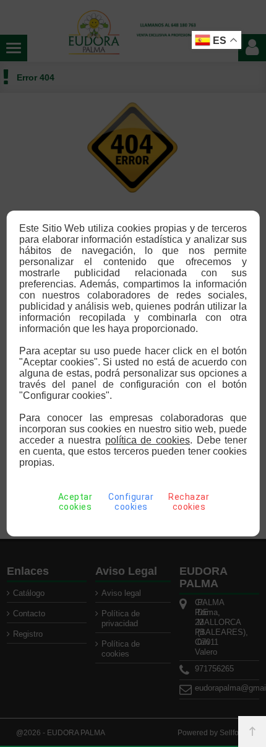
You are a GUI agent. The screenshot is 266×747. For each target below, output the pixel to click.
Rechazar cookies (188, 502)
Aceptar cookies (75, 502)
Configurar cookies (130, 502)
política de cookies (147, 440)
